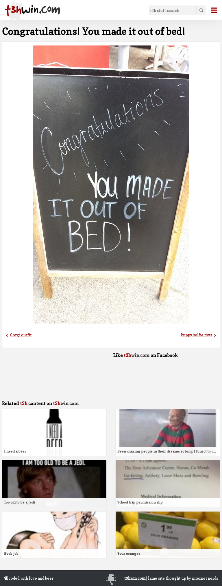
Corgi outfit (21, 335)
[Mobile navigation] (211, 10)
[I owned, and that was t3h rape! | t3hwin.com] (32, 10)
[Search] (201, 10)
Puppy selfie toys (196, 335)
